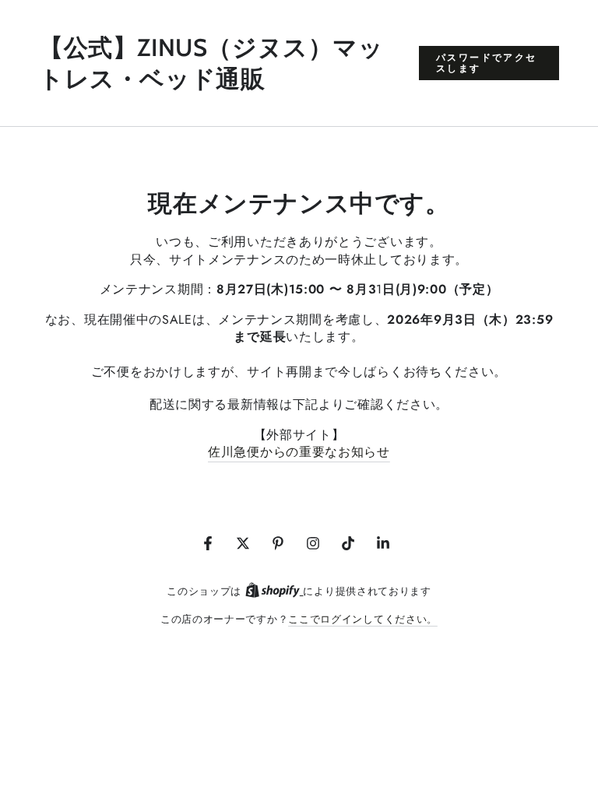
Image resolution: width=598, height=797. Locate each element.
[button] (489, 63)
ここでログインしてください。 (363, 619)
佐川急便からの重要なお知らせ (299, 452)
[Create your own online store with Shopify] (274, 591)
